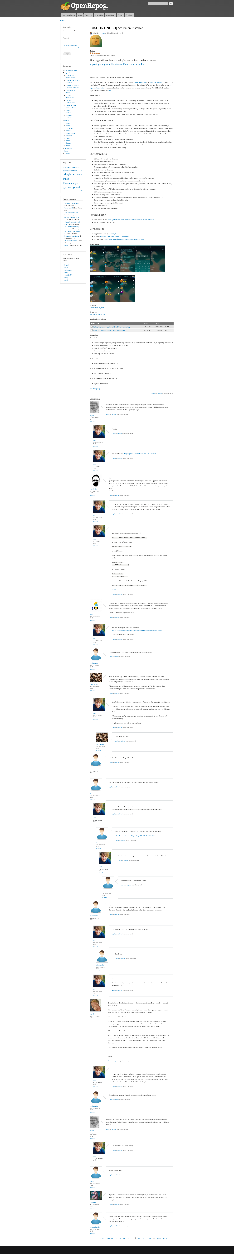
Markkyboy (94, 489)
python (67, 187)
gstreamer (72, 170)
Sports (68, 110)
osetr (103, 33)
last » (165, 1238)
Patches (68, 100)
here (109, 90)
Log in (153, 393)
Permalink (92, 421)
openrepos (93, 314)
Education (69, 136)
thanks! (66, 245)
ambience (75, 167)
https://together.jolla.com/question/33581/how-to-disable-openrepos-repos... (137, 630)
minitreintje (94, 663)
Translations (68, 148)
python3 (76, 187)
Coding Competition (70, 70)
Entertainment (70, 90)
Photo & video (70, 103)
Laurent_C (112, 233)
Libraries (67, 153)
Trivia (68, 146)
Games (66, 121)
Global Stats (110, 15)
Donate (120, 15)
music (79, 174)
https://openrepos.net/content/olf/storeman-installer (117, 64)
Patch (66, 178)
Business (69, 83)
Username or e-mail (69, 31)
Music (68, 93)
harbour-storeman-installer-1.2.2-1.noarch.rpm (109, 330)
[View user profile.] (94, 412)
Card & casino (70, 133)
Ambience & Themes (72, 80)
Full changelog (95, 388)
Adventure (69, 128)
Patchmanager (71, 183)
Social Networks (71, 108)
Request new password (71, 48)
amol (66, 280)
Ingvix (92, 415)
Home (62, 20)
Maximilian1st (95, 1227)
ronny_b (66, 278)
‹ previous (110, 1238)
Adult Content (70, 78)
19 (139, 1238)
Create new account (70, 45)
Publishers (88, 15)
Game (68, 123)
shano (66, 268)
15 (124, 1238)
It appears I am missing (71, 236)
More (81, 190)
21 (146, 1238)
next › (159, 1238)
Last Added (99, 15)
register (159, 393)
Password (66, 38)
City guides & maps (72, 85)
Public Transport (71, 105)
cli (81, 168)
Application (69, 75)
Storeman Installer (156, 82)
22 (150, 1238)
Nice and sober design (71, 213)
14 (120, 1238)
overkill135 (68, 275)
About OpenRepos (68, 15)
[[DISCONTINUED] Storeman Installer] (97, 273)
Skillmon (93, 1202)
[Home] (84, 6)
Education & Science (72, 88)
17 (131, 1238)
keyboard (71, 174)
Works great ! (68, 208)
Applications (68, 73)
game (65, 170)
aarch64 (67, 167)
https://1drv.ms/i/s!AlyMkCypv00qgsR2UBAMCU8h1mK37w (135, 836)
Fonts (66, 151)
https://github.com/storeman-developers (114, 236)
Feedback (129, 15)
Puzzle (68, 138)
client (100, 314)
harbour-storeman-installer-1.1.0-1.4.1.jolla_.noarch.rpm (112, 327)
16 (127, 1238)
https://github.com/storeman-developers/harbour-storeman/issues (131, 219)
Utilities (68, 118)
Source (114, 590)
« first (102, 1238)
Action (68, 126)
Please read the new (70, 241)
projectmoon (68, 270)
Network (68, 95)
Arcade (68, 131)
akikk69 (92, 1181)
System (68, 113)
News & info (70, 98)
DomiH (66, 265)
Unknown (69, 115)
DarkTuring (94, 684)
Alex (91, 614)
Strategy (68, 143)
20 (143, 1238)
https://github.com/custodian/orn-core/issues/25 (140, 454)
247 (91, 768)
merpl (92, 1014)
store (105, 314)
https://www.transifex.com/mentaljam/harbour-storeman (124, 239)
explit (66, 273)
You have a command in (71, 203)
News (80, 15)
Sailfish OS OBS (139, 82)
